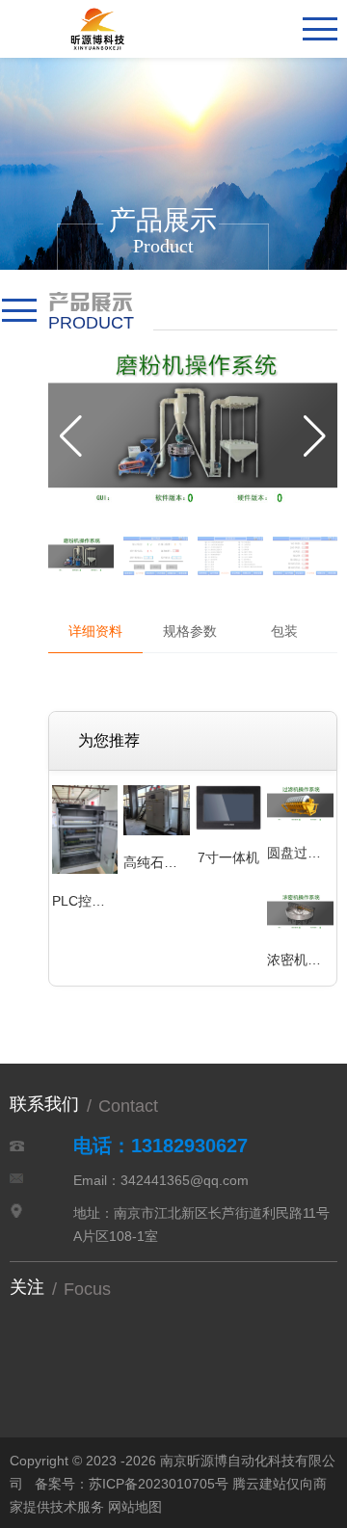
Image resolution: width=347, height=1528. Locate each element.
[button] (315, 436)
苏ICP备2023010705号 (158, 1483)
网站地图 (135, 1507)
